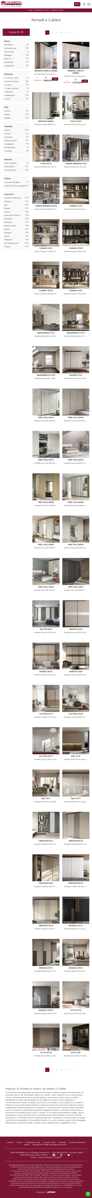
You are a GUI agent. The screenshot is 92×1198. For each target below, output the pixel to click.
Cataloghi (62, 1142)
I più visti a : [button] (9, 194)
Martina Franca (10, 226)
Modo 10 (7, 59)
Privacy (34, 1157)
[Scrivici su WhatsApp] (88, 1194)
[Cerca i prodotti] (84, 4)
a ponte (7, 133)
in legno (7, 85)
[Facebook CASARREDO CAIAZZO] (54, 1155)
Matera (7, 229)
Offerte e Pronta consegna (15, 186)
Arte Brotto (8, 45)
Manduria (8, 222)
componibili (9, 144)
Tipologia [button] (8, 126)
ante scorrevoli (10, 170)
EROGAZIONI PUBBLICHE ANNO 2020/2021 (50, 1145)
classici (7, 111)
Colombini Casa (10, 48)
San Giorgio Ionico (11, 243)
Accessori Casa (49, 1142)
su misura (8, 151)
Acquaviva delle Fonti (12, 198)
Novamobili (8, 62)
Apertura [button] (8, 159)
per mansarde (9, 147)
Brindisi (7, 208)
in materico (8, 92)
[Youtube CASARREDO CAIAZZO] (68, 1155)
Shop (77, 4)
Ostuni (6, 236)
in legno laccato (11, 88)
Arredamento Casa (41, 10)
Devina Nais (9, 52)
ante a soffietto (10, 163)
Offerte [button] (7, 178)
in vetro (7, 99)
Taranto (7, 247)
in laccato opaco (11, 81)
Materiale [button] (8, 74)
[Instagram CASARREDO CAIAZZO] (61, 1155)
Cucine (19, 1142)
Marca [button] (7, 41)
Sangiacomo (9, 66)
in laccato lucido (11, 78)
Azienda (10, 1142)
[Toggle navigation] (89, 4)
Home (30, 10)
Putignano (8, 240)
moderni (7, 118)
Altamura (7, 201)
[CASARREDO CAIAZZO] (37, 4)
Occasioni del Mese (12, 182)
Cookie (41, 1157)
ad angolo (8, 137)
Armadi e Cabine (57, 10)
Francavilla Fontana (12, 215)
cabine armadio (10, 140)
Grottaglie (8, 219)
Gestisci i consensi (54, 1157)
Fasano (7, 212)
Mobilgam (8, 55)
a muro (7, 130)
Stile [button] (6, 107)
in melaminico (9, 95)
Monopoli (7, 233)
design (7, 114)
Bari (5, 205)
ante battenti (9, 166)
